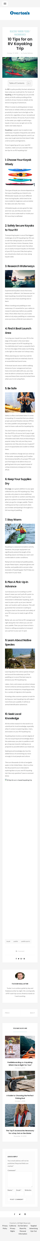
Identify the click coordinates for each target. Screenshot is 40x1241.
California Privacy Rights (12, 1228)
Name (10, 1190)
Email (18, 1190)
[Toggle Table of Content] (27, 83)
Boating (13, 31)
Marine (21, 31)
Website (28, 1190)
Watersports (20, 34)
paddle (16, 941)
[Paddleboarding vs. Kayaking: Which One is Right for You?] (20, 1047)
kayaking (8, 95)
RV (8, 89)
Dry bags (8, 489)
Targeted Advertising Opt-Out (33, 1228)
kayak (8, 941)
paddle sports (25, 941)
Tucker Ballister (28, 53)
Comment (21, 951)
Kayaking (8, 130)
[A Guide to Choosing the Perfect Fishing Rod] (20, 1081)
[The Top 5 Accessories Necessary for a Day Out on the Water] (20, 1115)
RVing (27, 31)
